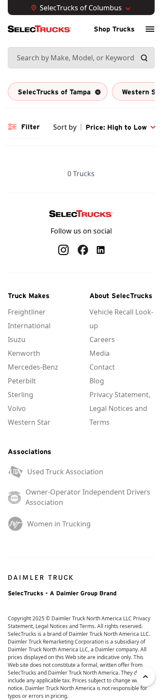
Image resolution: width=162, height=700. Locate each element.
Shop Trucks (114, 29)
